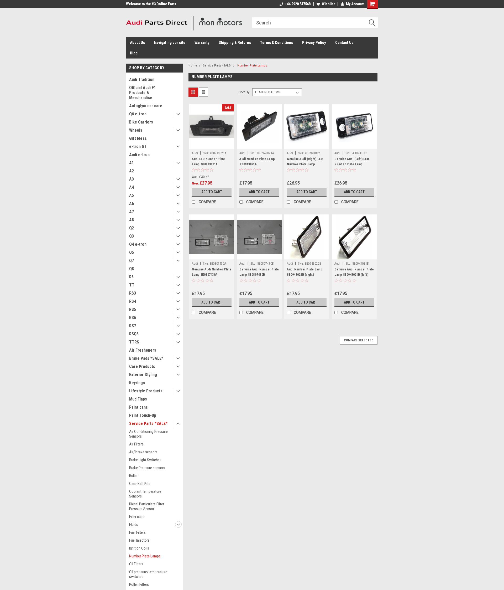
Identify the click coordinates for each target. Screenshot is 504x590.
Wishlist (328, 4)
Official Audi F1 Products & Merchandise (142, 92)
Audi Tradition (141, 79)
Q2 (131, 227)
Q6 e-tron (137, 113)
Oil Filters (136, 564)
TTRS (134, 342)
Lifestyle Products (145, 390)
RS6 (132, 317)
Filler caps (136, 516)
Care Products (142, 366)
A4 (131, 187)
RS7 (132, 325)
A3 (131, 179)
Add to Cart (211, 192)
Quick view (211, 145)
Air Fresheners (142, 350)
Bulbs (133, 475)
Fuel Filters (137, 532)
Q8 (131, 268)
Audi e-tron (139, 154)
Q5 (131, 252)
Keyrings (137, 382)
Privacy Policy (314, 42)
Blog (134, 53)
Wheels (135, 130)
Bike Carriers (141, 122)
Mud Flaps (138, 399)
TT (131, 285)
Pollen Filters (139, 584)
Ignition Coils (139, 548)
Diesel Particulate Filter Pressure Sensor (146, 506)
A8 (131, 219)
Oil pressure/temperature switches (148, 574)
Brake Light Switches (145, 460)
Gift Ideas (138, 138)
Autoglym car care (145, 105)
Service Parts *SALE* (148, 423)
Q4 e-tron (137, 244)
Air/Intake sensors (143, 452)
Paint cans (138, 407)
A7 (131, 211)
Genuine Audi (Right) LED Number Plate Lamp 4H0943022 (305, 164)
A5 (131, 195)
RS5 (132, 309)
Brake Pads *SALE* (146, 358)
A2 (131, 170)
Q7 (131, 260)
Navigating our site (169, 42)
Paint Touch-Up (142, 415)
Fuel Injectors (139, 540)
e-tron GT (138, 146)
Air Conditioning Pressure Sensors (148, 434)
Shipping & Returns (235, 42)
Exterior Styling (143, 374)
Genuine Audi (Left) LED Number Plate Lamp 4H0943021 (351, 164)
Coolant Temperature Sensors (145, 494)
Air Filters (136, 444)
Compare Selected (358, 340)
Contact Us (344, 42)
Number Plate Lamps (145, 556)
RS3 (132, 293)
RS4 (132, 301)
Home (192, 65)
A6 (131, 203)
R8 (131, 276)
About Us (137, 42)
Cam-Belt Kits (139, 483)
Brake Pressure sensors (147, 467)
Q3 (131, 236)
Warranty (202, 42)
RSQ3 (134, 333)
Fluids (133, 524)
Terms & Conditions (276, 42)
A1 (131, 162)
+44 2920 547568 (298, 4)
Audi (195, 153)
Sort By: (244, 92)
